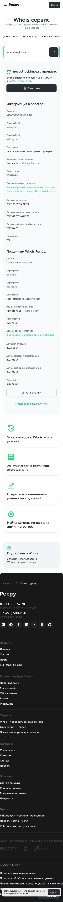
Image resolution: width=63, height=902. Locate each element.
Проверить (53, 52)
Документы (7, 798)
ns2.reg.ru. (11, 139)
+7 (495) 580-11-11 (13, 613)
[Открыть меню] (5, 5)
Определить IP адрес (13, 726)
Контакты (6, 755)
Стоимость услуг (10, 782)
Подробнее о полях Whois (31, 403)
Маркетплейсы (9, 688)
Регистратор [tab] (30, 36)
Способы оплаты (10, 788)
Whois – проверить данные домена (21, 721)
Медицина (6, 703)
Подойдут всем (9, 682)
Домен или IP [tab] (10, 36)
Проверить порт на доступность (19, 732)
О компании (7, 750)
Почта (3, 659)
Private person (30, 310)
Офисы (4, 760)
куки (19, 890)
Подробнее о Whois (22, 553)
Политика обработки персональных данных (27, 878)
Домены (5, 649)
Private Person (30, 163)
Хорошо (54, 892)
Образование (8, 693)
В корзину (34, 88)
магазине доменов (20, 80)
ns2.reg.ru (11, 286)
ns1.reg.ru (11, 274)
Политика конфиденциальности (20, 873)
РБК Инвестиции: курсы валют (19, 826)
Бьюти (4, 698)
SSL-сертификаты (11, 664)
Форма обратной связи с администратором (30, 187)
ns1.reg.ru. (11, 127)
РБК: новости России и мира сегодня (22, 815)
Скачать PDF (33, 392)
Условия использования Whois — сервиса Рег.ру (22, 560)
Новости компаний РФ (14, 820)
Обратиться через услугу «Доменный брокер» (31, 191)
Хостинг (5, 654)
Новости (5, 765)
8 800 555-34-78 (12, 604)
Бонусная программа (13, 793)
